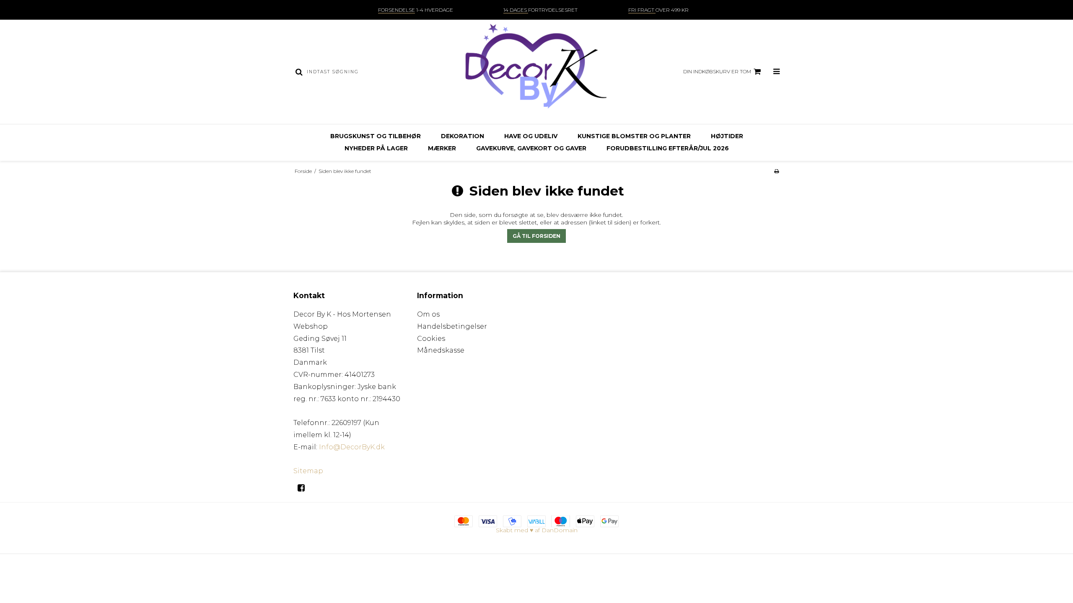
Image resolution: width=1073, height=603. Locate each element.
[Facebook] (304, 488)
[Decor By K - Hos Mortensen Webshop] (536, 72)
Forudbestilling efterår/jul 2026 (667, 148)
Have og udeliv (530, 136)
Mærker (442, 148)
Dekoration (462, 136)
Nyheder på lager (376, 148)
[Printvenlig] (776, 171)
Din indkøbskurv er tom (717, 71)
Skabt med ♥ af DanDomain (537, 530)
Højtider (727, 136)
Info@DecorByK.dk (352, 447)
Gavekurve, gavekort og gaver (531, 148)
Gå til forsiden (536, 236)
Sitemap (308, 471)
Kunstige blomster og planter (634, 136)
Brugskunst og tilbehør (375, 136)
